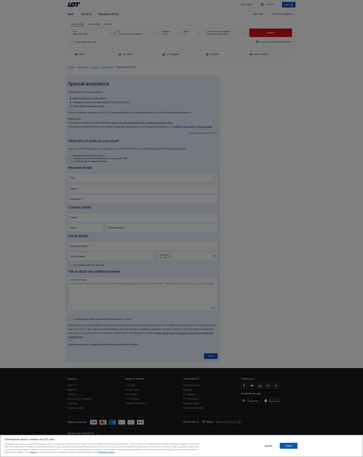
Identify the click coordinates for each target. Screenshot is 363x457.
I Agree (288, 446)
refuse (33, 452)
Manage (268, 446)
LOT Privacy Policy (106, 452)
